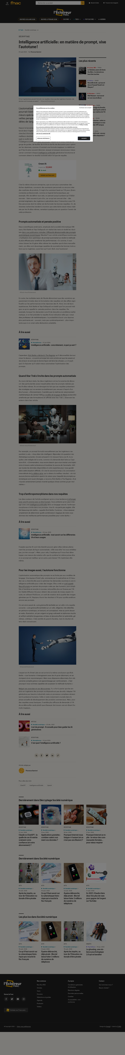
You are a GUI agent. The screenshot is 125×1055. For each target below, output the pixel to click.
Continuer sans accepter (85, 107)
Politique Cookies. (83, 124)
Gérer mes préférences (43, 138)
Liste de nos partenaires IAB (43, 133)
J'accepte (84, 138)
